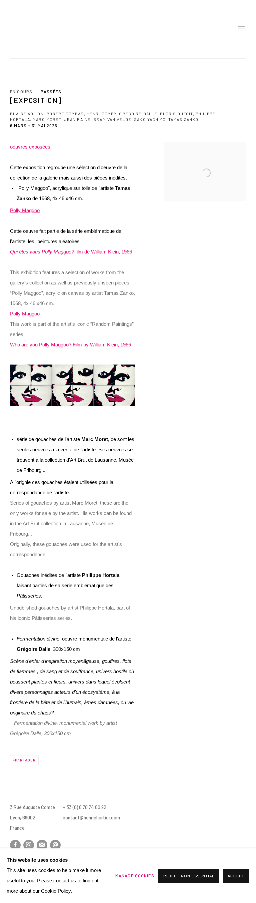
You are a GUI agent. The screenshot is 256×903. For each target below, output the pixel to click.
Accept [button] (236, 876)
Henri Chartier (33, 29)
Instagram (28, 845)
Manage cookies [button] (134, 875)
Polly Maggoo (25, 210)
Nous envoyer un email (55, 845)
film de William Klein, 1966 (71, 251)
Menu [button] (241, 29)
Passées (51, 91)
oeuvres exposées (30, 147)
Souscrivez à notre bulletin (42, 845)
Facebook (15, 845)
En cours (21, 91)
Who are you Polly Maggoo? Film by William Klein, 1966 (70, 344)
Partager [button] (25, 760)
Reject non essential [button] (188, 876)
